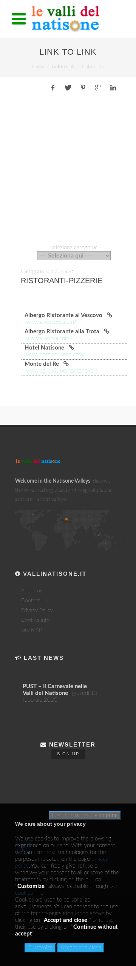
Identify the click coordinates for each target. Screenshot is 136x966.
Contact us (34, 600)
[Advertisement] (68, 170)
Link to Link (63, 66)
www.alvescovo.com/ (51, 322)
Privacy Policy (37, 610)
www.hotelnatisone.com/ (55, 354)
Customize (40, 948)
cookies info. (30, 893)
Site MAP (31, 630)
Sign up (68, 753)
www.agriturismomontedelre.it (61, 371)
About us (31, 590)
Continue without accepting (85, 815)
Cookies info (35, 620)
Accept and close (80, 948)
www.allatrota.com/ (49, 338)
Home (38, 66)
